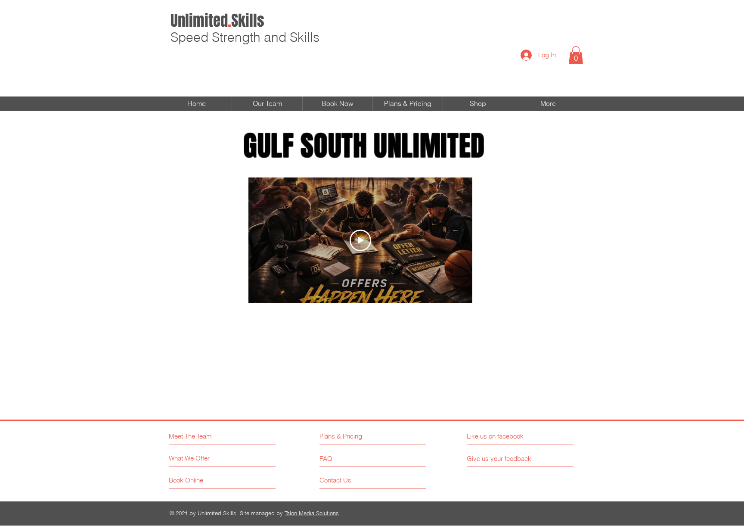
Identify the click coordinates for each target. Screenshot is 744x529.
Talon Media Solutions (312, 513)
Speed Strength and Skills (244, 37)
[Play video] (360, 240)
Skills (217, 20)
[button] (575, 55)
